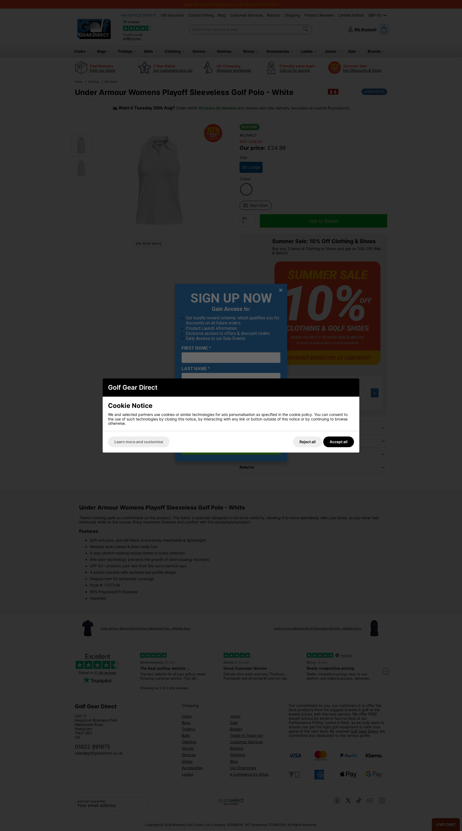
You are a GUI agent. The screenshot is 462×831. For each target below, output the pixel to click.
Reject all (307, 441)
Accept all (339, 441)
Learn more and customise (138, 441)
